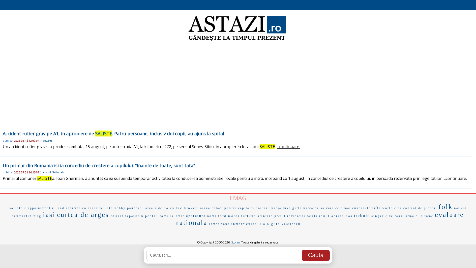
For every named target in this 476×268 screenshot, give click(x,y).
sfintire (265, 216)
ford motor (229, 216)
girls (297, 208)
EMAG (238, 198)
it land (58, 208)
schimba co (76, 208)
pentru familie (159, 216)
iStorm (235, 242)
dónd (225, 224)
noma (212, 216)
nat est (460, 208)
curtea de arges (83, 214)
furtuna (248, 216)
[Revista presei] (236, 40)
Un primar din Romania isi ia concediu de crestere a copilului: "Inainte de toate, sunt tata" (99, 165)
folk (446, 207)
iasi (49, 214)
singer (377, 216)
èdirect (117, 216)
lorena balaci (211, 208)
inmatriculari (244, 224)
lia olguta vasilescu (280, 224)
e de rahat (395, 216)
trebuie (362, 216)
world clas (392, 208)
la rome (426, 216)
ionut (324, 216)
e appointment (38, 208)
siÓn (376, 208)
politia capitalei (239, 208)
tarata (312, 216)
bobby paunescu (129, 208)
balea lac (173, 208)
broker (190, 208)
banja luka (281, 208)
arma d (412, 216)
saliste (16, 208)
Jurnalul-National (52, 172)
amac (180, 216)
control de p (414, 208)
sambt (214, 224)
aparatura (196, 216)
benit (432, 208)
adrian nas (342, 216)
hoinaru (263, 208)
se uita (106, 208)
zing (37, 216)
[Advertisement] (238, 81)
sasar (93, 208)
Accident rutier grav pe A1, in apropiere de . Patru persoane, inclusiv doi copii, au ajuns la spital (113, 133)
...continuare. (288, 146)
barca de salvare (318, 208)
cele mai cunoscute (353, 208)
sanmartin (22, 216)
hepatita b (134, 216)
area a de (154, 208)
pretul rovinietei (289, 216)
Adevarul (47, 140)
